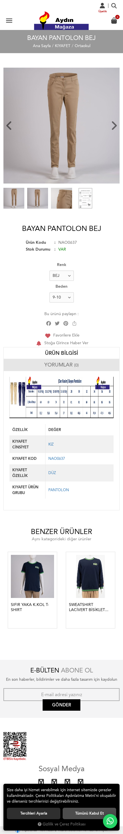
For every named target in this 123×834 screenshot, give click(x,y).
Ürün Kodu (36, 242)
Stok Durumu (38, 249)
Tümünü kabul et (89, 813)
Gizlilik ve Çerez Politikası (64, 824)
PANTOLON (58, 490)
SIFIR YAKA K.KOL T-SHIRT (30, 607)
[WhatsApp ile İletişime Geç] (110, 821)
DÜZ (52, 473)
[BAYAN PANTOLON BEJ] (61, 126)
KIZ (50, 444)
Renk (61, 264)
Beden (61, 286)
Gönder (61, 705)
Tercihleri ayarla (33, 813)
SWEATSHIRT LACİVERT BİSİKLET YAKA (87, 607)
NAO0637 (56, 458)
